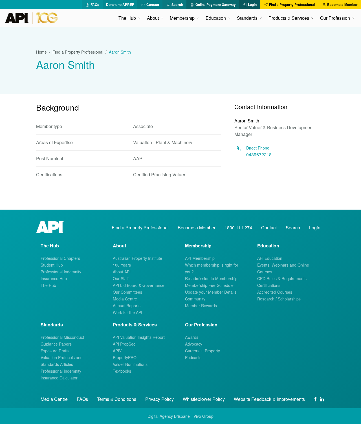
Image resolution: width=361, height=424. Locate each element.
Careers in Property (202, 350)
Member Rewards (201, 305)
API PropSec (124, 344)
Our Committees (127, 292)
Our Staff (121, 278)
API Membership (200, 258)
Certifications (268, 285)
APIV (117, 350)
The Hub (48, 285)
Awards (191, 337)
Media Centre (125, 299)
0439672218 (259, 154)
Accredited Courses (274, 292)
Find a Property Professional (77, 52)
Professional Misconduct (62, 337)
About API (122, 271)
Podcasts (193, 357)
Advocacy (193, 344)
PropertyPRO (125, 357)
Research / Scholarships (279, 299)
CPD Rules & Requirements (282, 278)
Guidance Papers (56, 344)
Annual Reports (126, 305)
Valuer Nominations (130, 364)
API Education (269, 258)
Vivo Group (203, 416)
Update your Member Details (210, 292)
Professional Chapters (60, 258)
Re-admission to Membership (211, 278)
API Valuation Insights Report (139, 337)
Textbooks (122, 371)
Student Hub (52, 265)
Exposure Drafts (55, 350)
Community (195, 299)
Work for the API (127, 312)
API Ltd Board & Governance (138, 285)
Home (41, 52)
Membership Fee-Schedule (209, 285)
